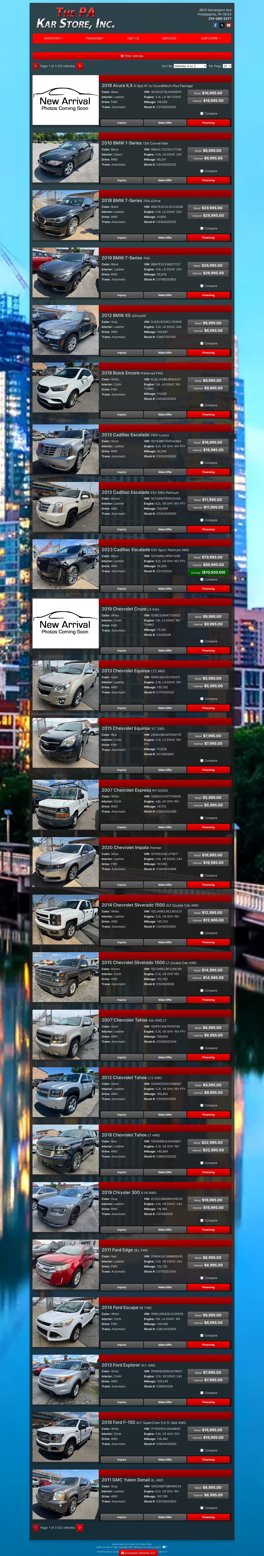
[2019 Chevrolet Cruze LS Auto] (66, 623)
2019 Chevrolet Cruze (130, 609)
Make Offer (165, 122)
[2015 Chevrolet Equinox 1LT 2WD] (66, 742)
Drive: (106, 102)
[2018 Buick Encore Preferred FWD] (66, 387)
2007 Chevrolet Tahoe (134, 1020)
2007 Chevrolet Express (135, 790)
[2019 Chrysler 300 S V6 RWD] (66, 1207)
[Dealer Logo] (74, 18)
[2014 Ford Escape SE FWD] (66, 1322)
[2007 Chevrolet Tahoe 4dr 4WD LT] (66, 1034)
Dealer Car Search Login (106, 1547)
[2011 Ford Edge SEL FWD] (66, 1264)
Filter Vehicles (133, 56)
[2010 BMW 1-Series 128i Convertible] (66, 157)
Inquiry (121, 122)
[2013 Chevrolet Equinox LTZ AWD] (66, 685)
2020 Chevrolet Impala (131, 847)
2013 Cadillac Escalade (135, 434)
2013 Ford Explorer (128, 1365)
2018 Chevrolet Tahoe (131, 1135)
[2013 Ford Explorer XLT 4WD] (66, 1379)
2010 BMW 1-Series (135, 143)
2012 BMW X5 (124, 315)
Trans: (106, 107)
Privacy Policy (146, 1544)
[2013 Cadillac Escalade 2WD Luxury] (66, 449)
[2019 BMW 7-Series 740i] (66, 272)
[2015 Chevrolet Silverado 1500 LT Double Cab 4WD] (66, 977)
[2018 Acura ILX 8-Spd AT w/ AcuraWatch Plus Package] (66, 100)
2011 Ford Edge (125, 1250)
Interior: (107, 97)
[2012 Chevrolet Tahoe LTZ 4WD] (66, 1091)
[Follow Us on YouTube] (228, 25)
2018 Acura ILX (147, 85)
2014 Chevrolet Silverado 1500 (150, 905)
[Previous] (36, 66)
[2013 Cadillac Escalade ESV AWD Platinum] (66, 506)
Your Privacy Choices (152, 1547)
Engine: (149, 97)
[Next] (80, 66)
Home (114, 1544)
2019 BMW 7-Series (126, 257)
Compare (211, 113)
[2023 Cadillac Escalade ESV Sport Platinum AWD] (66, 564)
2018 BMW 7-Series (131, 200)
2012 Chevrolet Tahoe (132, 1077)
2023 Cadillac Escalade (145, 549)
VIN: (147, 92)
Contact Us (133, 1544)
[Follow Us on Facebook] (215, 25)
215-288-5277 (220, 18)
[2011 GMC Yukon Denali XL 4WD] (66, 1494)
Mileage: (150, 102)
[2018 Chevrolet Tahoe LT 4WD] (66, 1149)
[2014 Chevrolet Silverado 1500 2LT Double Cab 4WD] (66, 919)
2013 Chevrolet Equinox (133, 670)
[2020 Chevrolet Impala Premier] (66, 862)
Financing (208, 122)
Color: (106, 92)
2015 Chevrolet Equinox (133, 728)
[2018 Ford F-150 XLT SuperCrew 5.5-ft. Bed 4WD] (66, 1436)
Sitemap (137, 1547)
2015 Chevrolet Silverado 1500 (149, 962)
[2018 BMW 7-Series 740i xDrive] (66, 214)
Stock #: (149, 107)
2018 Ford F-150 (144, 1422)
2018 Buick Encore (132, 373)
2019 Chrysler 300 (129, 1192)
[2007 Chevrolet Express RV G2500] (66, 804)
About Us (123, 1544)
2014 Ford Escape (127, 1307)
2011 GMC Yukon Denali (132, 1479)
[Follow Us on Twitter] (221, 25)
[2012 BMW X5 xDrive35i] (66, 329)
